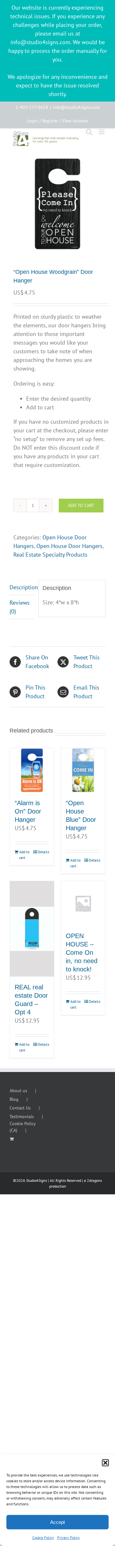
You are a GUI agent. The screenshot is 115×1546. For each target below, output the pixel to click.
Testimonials (22, 1116)
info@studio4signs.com (76, 107)
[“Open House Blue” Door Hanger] (83, 770)
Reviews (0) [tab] (20, 607)
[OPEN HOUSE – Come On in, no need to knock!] (83, 903)
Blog (14, 1099)
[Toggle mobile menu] (102, 131)
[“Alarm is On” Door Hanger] (32, 770)
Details (43, 851)
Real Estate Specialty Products (50, 554)
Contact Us (20, 1108)
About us (18, 1090)
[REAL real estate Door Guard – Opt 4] (32, 929)
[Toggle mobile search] (89, 131)
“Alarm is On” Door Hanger (28, 811)
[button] (105, 1463)
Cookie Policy (43, 1537)
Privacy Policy (68, 1537)
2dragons (94, 1180)
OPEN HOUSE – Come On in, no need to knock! (81, 952)
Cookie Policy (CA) (22, 1127)
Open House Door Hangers (69, 546)
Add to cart (81, 505)
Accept (57, 1522)
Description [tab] (22, 587)
